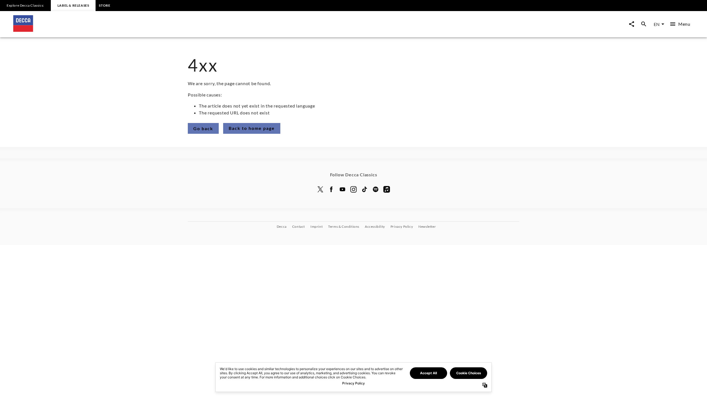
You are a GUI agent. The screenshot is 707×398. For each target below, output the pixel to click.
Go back (203, 128)
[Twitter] (320, 189)
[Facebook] (331, 189)
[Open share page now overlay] (631, 24)
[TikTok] (364, 189)
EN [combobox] (656, 24)
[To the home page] (183, 30)
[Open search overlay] (643, 24)
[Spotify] (375, 189)
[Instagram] (353, 189)
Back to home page (252, 128)
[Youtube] (342, 189)
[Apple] (386, 189)
